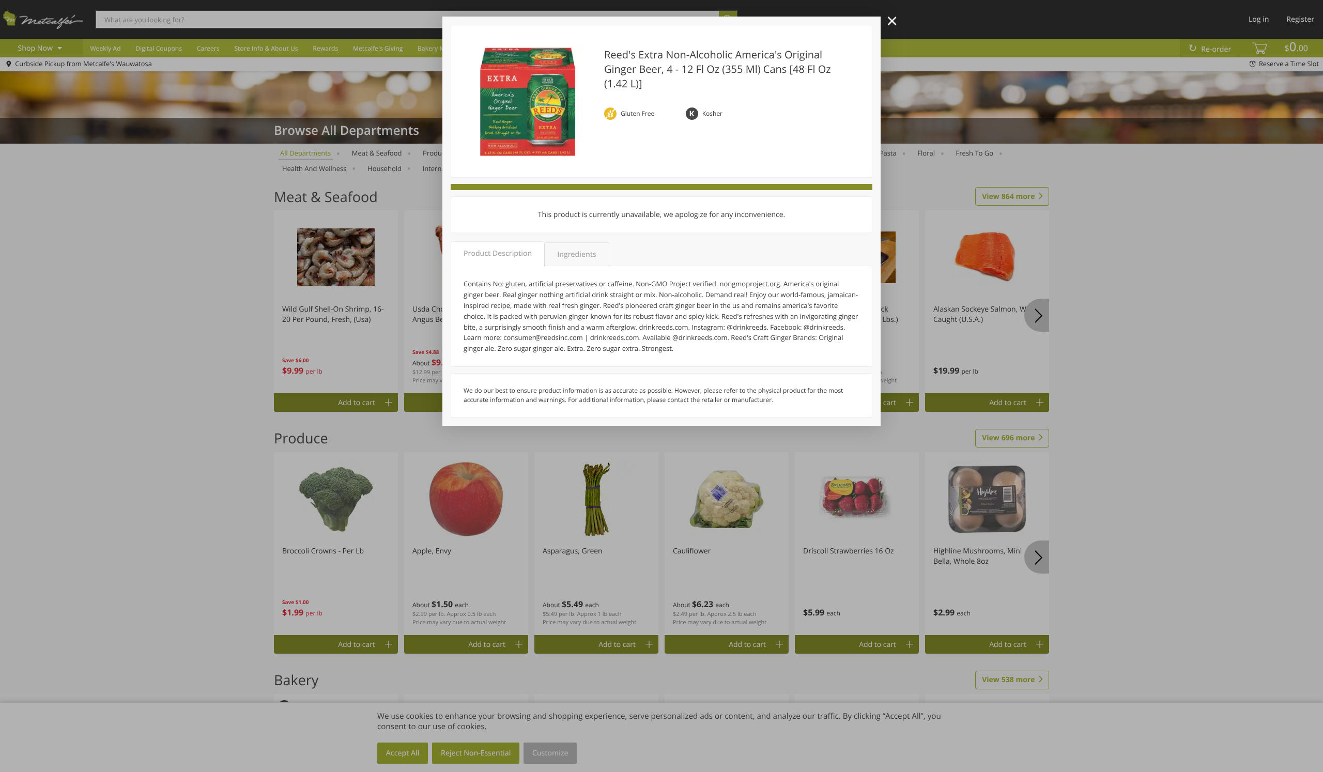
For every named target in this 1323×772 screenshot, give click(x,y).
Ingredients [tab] (576, 254)
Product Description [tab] (498, 253)
